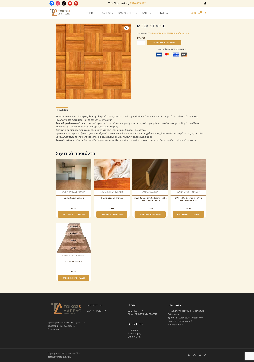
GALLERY (146, 13)
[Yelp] (189, 355)
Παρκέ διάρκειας (181, 33)
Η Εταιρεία (133, 330)
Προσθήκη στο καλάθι (164, 42)
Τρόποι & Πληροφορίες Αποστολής (185, 317)
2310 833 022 (138, 3)
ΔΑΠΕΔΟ (106, 13)
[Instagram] (205, 355)
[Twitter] (200, 355)
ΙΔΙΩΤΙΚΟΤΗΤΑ (135, 310)
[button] (95, 13)
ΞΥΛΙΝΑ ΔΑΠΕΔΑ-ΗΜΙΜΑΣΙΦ (160, 33)
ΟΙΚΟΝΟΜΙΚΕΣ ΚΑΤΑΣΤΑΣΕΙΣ (142, 314)
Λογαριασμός (134, 333)
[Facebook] (194, 355)
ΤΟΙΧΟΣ (90, 13)
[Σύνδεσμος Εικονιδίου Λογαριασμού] (205, 3)
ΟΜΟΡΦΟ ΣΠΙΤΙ (126, 13)
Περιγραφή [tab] (62, 109)
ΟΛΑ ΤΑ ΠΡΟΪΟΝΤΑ (96, 310)
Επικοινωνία (134, 336)
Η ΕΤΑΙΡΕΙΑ (162, 13)
